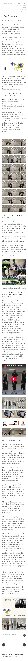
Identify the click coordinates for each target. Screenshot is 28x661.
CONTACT (23, 11)
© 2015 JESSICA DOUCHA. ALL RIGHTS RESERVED (12, 654)
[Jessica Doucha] (8, 3)
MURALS (23, 9)
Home (18, 3)
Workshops (22, 7)
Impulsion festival (19, 228)
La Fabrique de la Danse (14, 215)
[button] (5, 66)
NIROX (24, 5)
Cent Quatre (10, 292)
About (24, 3)
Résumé (18, 5)
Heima (13, 93)
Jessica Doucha (14, 634)
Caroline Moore (14, 656)
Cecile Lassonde (7, 100)
